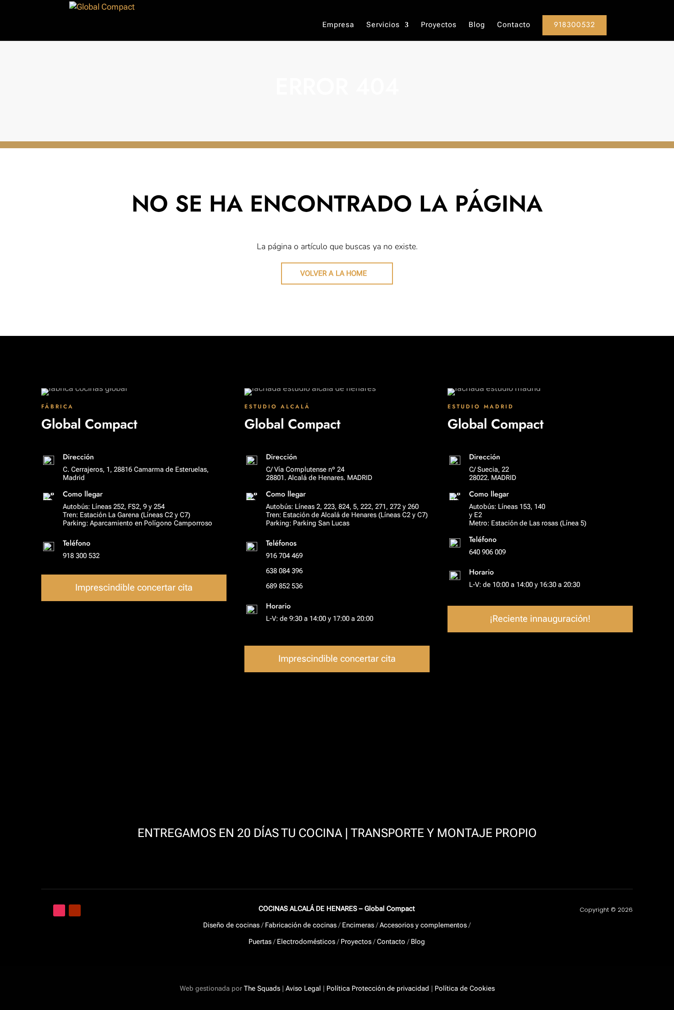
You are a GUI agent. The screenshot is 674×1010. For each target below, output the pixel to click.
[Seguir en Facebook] (44, 910)
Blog (477, 25)
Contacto (513, 25)
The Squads (261, 988)
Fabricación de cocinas (301, 925)
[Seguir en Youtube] (75, 910)
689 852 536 (284, 586)
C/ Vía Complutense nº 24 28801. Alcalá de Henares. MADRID (319, 473)
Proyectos (439, 25)
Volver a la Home (333, 273)
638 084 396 (284, 571)
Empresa (338, 25)
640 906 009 (487, 552)
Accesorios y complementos (423, 925)
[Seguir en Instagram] (59, 910)
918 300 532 (81, 556)
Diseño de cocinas (231, 925)
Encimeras (358, 925)
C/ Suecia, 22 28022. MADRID (492, 473)
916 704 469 (284, 556)
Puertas (260, 941)
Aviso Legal (303, 988)
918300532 (574, 24)
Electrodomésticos (306, 941)
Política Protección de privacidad (377, 988)
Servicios (383, 25)
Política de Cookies (465, 988)
